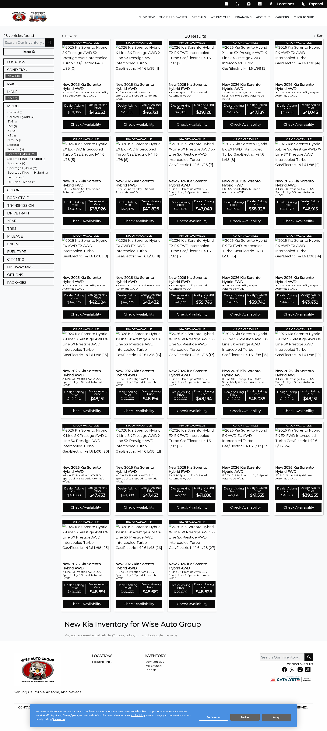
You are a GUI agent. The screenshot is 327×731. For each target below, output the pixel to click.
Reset (27, 52)
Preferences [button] (59, 719)
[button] (146, 17)
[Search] (49, 42)
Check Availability (86, 124)
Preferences (213, 717)
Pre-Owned (153, 666)
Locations (285, 4)
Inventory (155, 656)
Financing (102, 662)
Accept (276, 717)
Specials (150, 670)
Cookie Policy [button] (138, 715)
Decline (245, 717)
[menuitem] (29, 75)
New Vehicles (154, 661)
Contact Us (28, 707)
